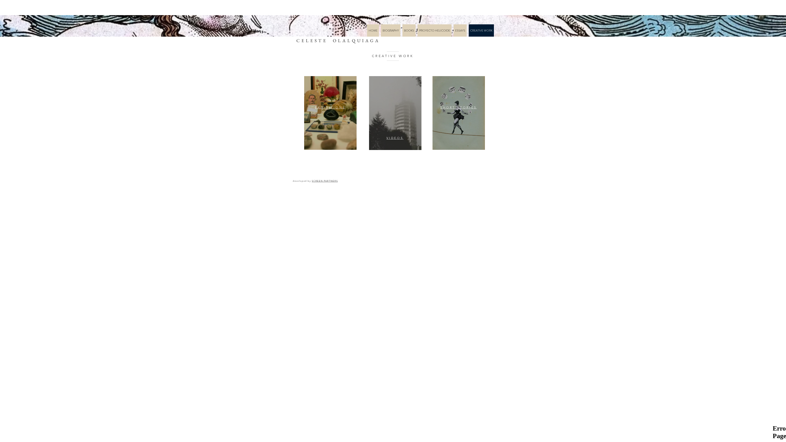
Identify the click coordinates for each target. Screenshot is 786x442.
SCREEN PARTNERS (325, 180)
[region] (330, 113)
